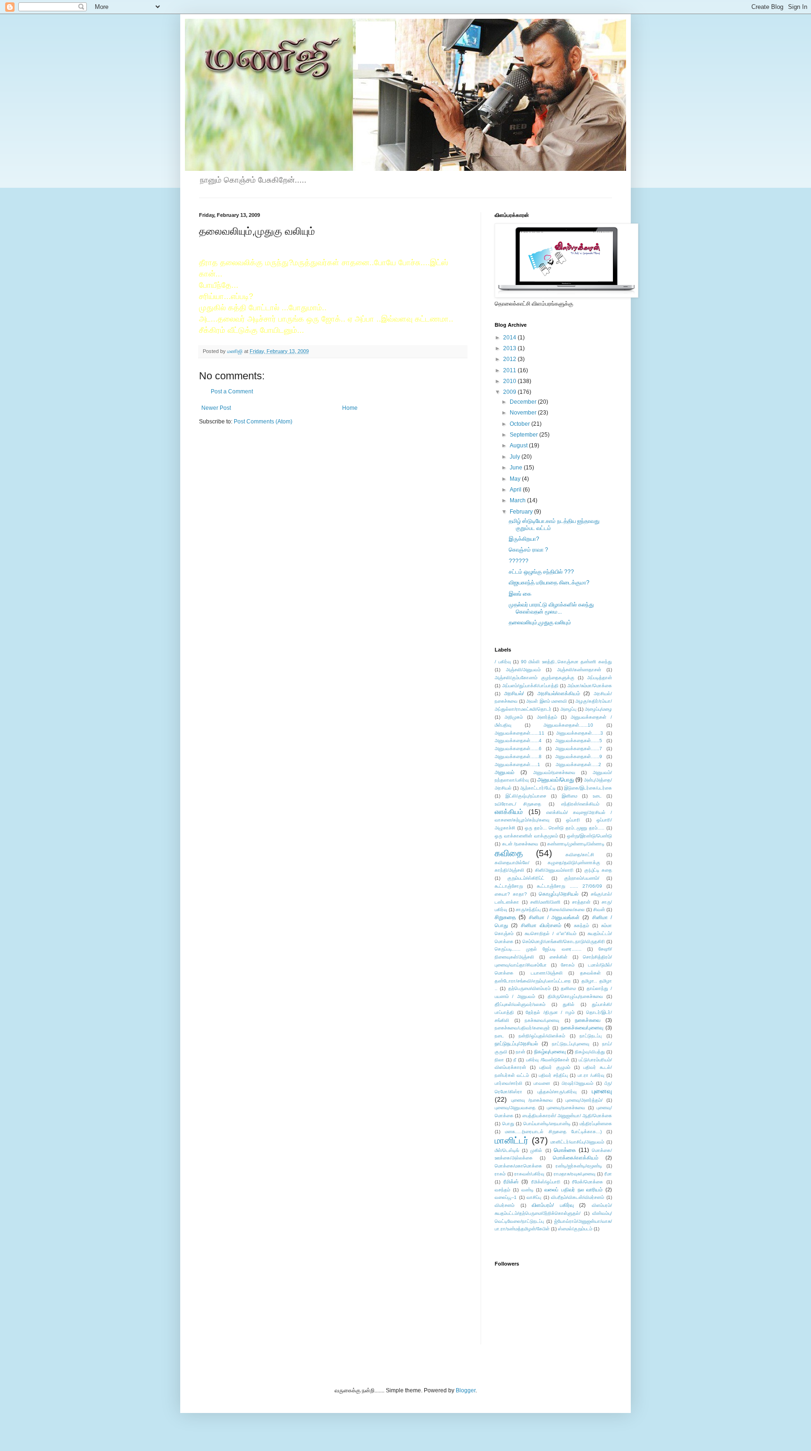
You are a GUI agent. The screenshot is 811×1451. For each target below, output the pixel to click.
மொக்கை (565, 1150)
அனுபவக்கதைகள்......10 (568, 725)
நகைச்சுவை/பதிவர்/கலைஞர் (522, 1027)
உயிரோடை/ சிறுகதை (518, 803)
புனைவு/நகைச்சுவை (566, 1107)
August (519, 445)
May (516, 479)
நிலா (499, 1059)
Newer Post (216, 408)
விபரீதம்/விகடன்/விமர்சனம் (577, 1197)
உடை (597, 795)
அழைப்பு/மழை (598, 709)
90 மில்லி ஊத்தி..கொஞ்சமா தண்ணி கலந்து (566, 661)
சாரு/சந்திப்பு (528, 909)
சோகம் (567, 964)
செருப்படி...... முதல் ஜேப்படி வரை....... (538, 949)
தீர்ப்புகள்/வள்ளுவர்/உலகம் (520, 1004)
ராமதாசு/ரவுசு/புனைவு (575, 1173)
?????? (518, 561)
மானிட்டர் (511, 1140)
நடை (499, 1035)
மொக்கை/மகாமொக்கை (518, 1165)
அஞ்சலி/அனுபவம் (523, 669)
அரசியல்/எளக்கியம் (558, 693)
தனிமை (568, 988)
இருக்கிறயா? (524, 539)
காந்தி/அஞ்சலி (509, 870)
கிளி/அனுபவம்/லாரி (554, 870)
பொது (508, 1123)
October (520, 424)
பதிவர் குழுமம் (554, 1067)
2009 (510, 392)
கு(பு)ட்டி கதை (598, 870)
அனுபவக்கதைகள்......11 (519, 733)
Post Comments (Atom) (263, 421)
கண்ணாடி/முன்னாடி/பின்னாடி (575, 843)
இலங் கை (520, 594)
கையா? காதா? (511, 894)
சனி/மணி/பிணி (545, 902)
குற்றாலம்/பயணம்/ (581, 878)
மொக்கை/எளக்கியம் (575, 1157)
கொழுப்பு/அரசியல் (558, 894)
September (524, 434)
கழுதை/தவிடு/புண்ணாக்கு (574, 862)
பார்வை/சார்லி (508, 1083)
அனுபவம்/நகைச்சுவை (554, 772)
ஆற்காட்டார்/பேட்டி (538, 788)
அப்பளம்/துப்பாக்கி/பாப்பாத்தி (530, 685)
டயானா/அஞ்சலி (547, 972)
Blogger (465, 1390)
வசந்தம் (502, 1189)
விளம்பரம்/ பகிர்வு (553, 1205)
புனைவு (602, 1091)
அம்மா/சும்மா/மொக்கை (589, 685)
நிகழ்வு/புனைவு (550, 1051)
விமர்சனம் (504, 1205)
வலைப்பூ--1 (506, 1197)
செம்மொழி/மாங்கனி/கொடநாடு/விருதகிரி (563, 941)
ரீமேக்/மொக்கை (587, 1181)
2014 (510, 337)
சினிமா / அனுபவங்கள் (554, 917)
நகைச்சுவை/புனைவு (582, 1027)
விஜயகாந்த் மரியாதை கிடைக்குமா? (549, 582)
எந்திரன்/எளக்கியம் (580, 803)
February (522, 511)
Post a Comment (232, 391)
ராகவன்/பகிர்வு (529, 1173)
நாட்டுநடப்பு (591, 1035)
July (515, 456)
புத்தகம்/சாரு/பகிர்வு (557, 1091)
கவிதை (509, 853)
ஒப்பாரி (573, 819)
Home (350, 408)
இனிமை (569, 795)
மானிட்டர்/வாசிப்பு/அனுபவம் (577, 1141)
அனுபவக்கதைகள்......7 (578, 748)
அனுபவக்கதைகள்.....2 (578, 764)
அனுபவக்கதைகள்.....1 (517, 764)
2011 (510, 370)
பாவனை (542, 1083)
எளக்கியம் (509, 811)
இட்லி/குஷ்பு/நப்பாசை (525, 795)
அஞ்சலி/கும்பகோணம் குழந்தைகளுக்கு (534, 677)
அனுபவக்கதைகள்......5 (578, 740)
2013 (510, 348)
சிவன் (599, 909)
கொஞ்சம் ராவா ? (528, 549)
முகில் (536, 1150)
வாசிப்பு (534, 1197)
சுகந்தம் (581, 925)
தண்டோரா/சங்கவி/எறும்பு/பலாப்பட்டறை (533, 980)
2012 (510, 359)
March (518, 500)
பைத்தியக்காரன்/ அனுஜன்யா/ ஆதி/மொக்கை (567, 1115)
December (524, 402)
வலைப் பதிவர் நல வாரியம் (573, 1189)
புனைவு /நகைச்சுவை (532, 1100)
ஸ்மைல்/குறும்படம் (575, 1228)
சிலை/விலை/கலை (567, 909)
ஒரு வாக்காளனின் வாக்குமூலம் (526, 835)
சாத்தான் (581, 902)
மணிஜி (235, 351)
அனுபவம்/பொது (555, 779)
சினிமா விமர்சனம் (541, 925)
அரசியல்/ (514, 693)
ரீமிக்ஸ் (511, 1181)
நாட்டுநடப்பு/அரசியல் (516, 1043)
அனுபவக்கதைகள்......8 (518, 756)
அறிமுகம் (514, 717)
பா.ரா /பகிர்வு (591, 1075)
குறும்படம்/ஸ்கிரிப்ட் (525, 878)
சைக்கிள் (558, 957)
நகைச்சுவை (587, 1020)
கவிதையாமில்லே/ (512, 862)
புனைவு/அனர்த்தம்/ (584, 1100)
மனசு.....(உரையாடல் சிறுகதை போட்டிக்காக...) (553, 1131)
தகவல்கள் (590, 972)
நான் (520, 1051)
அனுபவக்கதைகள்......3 (579, 733)
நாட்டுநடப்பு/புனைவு (570, 1043)
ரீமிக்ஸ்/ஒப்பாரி (545, 1181)
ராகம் (500, 1173)
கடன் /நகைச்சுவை (520, 843)
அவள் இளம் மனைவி (546, 701)
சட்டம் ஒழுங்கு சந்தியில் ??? (541, 571)
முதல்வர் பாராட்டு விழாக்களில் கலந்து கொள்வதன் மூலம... (551, 607)
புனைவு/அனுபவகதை (515, 1107)
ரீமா (608, 1173)
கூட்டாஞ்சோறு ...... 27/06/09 (569, 886)
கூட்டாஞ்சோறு (509, 886)
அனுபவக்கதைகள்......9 (578, 756)
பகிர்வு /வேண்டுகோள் (547, 1059)
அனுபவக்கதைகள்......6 (518, 748)
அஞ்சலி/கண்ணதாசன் (579, 669)
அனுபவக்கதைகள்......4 (518, 740)
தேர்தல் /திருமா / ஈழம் (550, 1012)
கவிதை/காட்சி (580, 854)
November (524, 412)
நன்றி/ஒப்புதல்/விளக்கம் (542, 1035)
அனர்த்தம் (547, 717)
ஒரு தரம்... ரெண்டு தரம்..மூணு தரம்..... (564, 827)
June (517, 467)
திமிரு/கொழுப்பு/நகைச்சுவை (575, 996)
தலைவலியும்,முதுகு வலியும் (540, 622)
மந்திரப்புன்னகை (596, 1123)
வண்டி (527, 1189)
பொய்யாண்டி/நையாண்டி (547, 1123)
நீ (514, 1059)
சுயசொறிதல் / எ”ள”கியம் (550, 933)
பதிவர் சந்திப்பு (553, 1075)
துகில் (568, 1004)
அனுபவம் (504, 772)
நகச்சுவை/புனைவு (542, 1020)
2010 (510, 381)
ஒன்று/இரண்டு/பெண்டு (589, 835)
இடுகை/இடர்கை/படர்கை (588, 788)
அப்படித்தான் (599, 677)
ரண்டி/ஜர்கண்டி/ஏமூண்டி (579, 1165)
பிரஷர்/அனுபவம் (577, 1083)
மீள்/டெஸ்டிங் (507, 1150)
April (516, 489)
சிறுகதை (505, 917)
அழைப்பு (568, 709)
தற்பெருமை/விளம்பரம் (529, 988)
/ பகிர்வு (503, 661)
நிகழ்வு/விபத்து (590, 1051)
